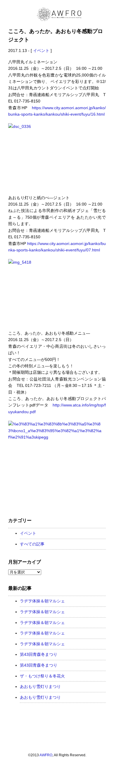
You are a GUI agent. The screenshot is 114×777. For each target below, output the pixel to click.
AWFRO (45, 755)
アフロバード (103, 758)
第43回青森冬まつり (38, 654)
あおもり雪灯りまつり (40, 686)
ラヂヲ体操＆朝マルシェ (42, 601)
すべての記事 (32, 544)
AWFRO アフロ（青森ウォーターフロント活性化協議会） (59, 14)
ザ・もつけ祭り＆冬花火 (42, 676)
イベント (41, 50)
